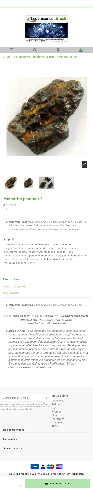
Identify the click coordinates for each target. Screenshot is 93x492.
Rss (54, 407)
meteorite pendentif (15, 255)
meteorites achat (29, 259)
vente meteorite (39, 244)
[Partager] (5, 239)
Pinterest (57, 415)
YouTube (57, 411)
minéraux (9, 244)
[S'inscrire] (48, 397)
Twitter (56, 404)
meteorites (10, 259)
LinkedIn (57, 422)
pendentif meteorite (41, 255)
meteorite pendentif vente (19, 262)
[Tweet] (9, 239)
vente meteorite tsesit (42, 251)
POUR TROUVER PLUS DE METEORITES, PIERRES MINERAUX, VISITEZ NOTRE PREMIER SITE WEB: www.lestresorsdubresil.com (46, 320)
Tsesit (70, 251)
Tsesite (61, 251)
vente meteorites (68, 248)
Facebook (58, 400)
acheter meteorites (15, 251)
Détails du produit (16, 286)
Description (11, 279)
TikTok (55, 426)
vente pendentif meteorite (70, 255)
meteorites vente (45, 248)
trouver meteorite (61, 244)
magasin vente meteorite (19, 248)
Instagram (58, 418)
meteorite (22, 244)
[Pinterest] (13, 239)
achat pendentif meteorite (56, 259)
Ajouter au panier (60, 483)
